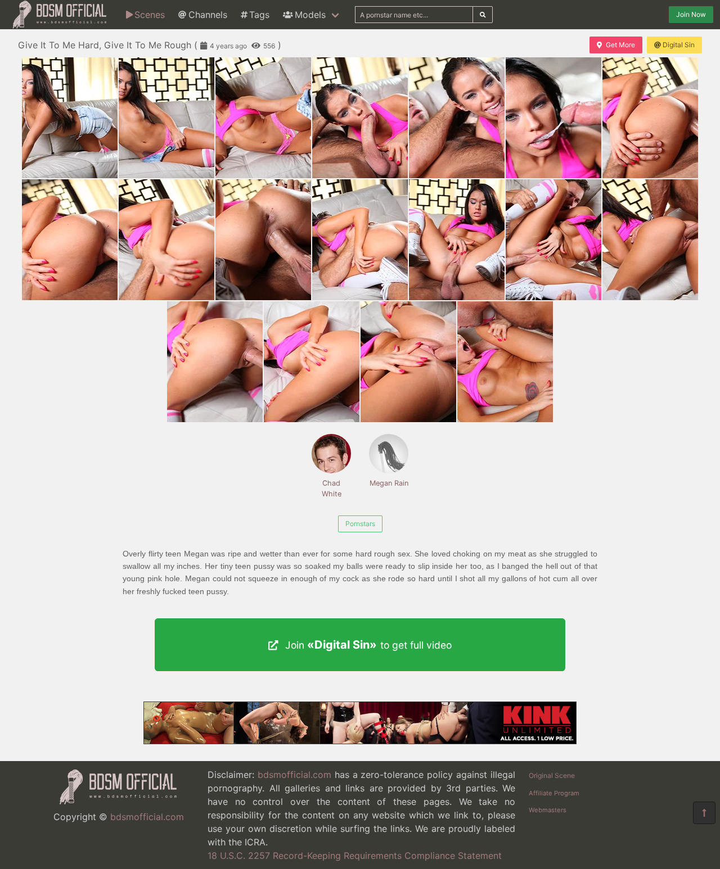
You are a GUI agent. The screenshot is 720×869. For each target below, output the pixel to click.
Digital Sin (679, 44)
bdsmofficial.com (147, 816)
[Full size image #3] (360, 117)
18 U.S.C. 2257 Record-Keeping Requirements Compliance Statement (355, 855)
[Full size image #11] (457, 239)
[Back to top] (704, 813)
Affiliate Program (554, 793)
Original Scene (552, 775)
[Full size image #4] (457, 117)
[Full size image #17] (505, 361)
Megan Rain (389, 483)
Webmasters (547, 810)
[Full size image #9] (263, 239)
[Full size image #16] (408, 361)
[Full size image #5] (553, 117)
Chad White (331, 488)
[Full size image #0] (70, 117)
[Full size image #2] (263, 117)
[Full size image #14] (215, 361)
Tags (259, 14)
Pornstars (360, 523)
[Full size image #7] (70, 239)
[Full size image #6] (650, 117)
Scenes (149, 14)
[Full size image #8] (166, 239)
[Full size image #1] (166, 117)
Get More (620, 44)
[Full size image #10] (360, 239)
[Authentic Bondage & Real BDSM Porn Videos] (360, 740)
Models (310, 14)
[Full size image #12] (553, 239)
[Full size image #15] (311, 361)
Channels (207, 14)
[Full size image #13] (650, 239)
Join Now (691, 14)
